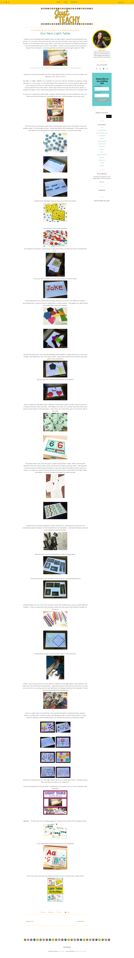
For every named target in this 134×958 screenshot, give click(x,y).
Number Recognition (68, 30)
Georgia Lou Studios (80, 951)
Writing (102, 165)
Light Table (47, 30)
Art (102, 127)
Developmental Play (102, 133)
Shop (66, 2)
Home (59, 2)
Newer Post (30, 921)
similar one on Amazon (60, 68)
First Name (97, 92)
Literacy (54, 30)
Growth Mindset (102, 141)
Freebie (102, 138)
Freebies (74, 2)
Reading (102, 157)
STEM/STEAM (102, 160)
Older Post (80, 921)
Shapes (77, 30)
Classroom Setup (102, 130)
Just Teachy (61, 951)
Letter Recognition (37, 30)
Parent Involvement (102, 154)
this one (68, 68)
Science (102, 162)
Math (59, 30)
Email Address (98, 86)
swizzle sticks (39, 605)
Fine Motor (102, 135)
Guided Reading (102, 143)
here (54, 251)
